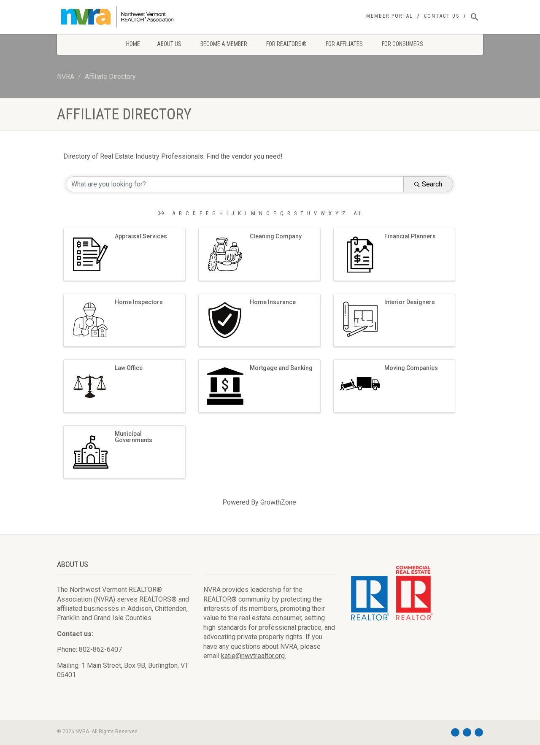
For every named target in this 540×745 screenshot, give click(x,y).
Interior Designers (409, 302)
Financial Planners (410, 236)
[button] (474, 17)
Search (432, 184)
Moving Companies (411, 367)
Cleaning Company (276, 236)
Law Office (129, 367)
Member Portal (389, 16)
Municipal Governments (133, 436)
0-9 (160, 213)
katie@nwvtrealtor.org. (253, 656)
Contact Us (441, 16)
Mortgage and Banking (281, 367)
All (358, 213)
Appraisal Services (141, 236)
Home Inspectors (139, 302)
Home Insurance (273, 302)
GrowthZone (278, 502)
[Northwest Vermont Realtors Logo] (124, 17)
